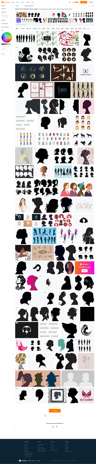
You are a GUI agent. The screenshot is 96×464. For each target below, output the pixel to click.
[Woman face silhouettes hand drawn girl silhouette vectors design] (35, 345)
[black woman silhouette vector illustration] (50, 298)
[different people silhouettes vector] (84, 345)
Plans (73, 2)
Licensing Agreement (41, 444)
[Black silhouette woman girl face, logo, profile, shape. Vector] (39, 395)
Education (26, 450)
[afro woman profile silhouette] (22, 90)
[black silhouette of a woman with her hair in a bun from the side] (50, 345)
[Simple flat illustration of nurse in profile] (78, 282)
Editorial (27, 2)
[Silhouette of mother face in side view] (71, 253)
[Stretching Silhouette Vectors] (63, 72)
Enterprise (26, 448)
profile (62, 28)
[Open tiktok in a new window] (35, 460)
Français (66, 450)
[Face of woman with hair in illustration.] (61, 345)
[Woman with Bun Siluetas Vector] (25, 38)
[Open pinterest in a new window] (33, 460)
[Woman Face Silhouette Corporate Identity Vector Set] (42, 90)
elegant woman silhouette (44, 336)
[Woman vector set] (48, 54)
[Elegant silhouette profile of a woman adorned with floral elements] (25, 54)
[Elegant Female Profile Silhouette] (88, 282)
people (43, 28)
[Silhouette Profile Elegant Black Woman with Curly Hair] (88, 298)
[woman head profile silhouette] (45, 123)
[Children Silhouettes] (57, 395)
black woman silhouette (20, 128)
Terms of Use (64, 460)
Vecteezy (25, 445)
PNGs (24, 28)
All (3, 14)
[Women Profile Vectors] (63, 156)
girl (39, 28)
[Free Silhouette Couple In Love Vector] (26, 330)
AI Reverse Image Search (28, 453)
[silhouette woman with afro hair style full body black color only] (44, 106)
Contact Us (52, 445)
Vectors (12, 2)
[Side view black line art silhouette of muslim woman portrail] (54, 106)
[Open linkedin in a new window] (32, 460)
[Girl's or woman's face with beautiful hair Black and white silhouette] (66, 205)
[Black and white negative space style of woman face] (36, 267)
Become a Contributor (54, 450)
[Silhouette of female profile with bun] (41, 361)
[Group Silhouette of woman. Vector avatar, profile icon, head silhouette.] (54, 139)
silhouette (35, 28)
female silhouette (55, 336)
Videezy (25, 447)
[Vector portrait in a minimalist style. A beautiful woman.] (24, 156)
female (53, 28)
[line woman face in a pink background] (86, 361)
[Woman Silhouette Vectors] (63, 220)
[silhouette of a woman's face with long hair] (62, 298)
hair (76, 28)
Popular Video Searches (42, 451)
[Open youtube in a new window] (38, 460)
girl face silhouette (30, 120)
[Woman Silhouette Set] (63, 171)
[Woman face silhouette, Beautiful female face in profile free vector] (24, 187)
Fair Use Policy (74, 460)
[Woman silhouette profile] (87, 106)
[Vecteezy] (6, 2)
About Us (52, 447)
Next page (55, 410)
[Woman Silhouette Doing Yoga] (43, 253)
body (84, 28)
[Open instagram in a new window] (30, 460)
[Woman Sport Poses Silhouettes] (68, 38)
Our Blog (52, 448)
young (58, 28)
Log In (91, 2)
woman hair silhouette (20, 120)
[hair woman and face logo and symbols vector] (48, 282)
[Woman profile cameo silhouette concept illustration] (60, 253)
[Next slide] (92, 28)
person (80, 28)
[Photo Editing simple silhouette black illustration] (37, 205)
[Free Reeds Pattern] (47, 38)
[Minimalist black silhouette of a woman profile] (60, 267)
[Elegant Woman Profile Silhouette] (28, 298)
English (66, 444)
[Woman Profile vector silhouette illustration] (44, 314)
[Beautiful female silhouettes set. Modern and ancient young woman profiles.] (85, 253)
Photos (18, 2)
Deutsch (66, 448)
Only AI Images (5, 15)
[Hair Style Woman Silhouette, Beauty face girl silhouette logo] (23, 395)
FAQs (52, 444)
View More (89, 20)
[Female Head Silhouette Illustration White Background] (71, 361)
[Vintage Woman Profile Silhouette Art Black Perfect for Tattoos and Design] (20, 282)
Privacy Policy (69, 460)
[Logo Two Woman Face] (86, 395)
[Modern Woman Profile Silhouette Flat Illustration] (32, 282)
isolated (67, 28)
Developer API (26, 451)
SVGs (18, 28)
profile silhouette (43, 332)
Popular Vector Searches (42, 448)
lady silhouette (19, 124)
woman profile (26, 124)
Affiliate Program (40, 447)
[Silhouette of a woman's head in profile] (74, 298)
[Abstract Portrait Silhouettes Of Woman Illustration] (20, 361)
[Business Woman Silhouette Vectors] (69, 235)
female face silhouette (53, 332)
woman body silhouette (20, 116)
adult (88, 28)
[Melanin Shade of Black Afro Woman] (43, 171)
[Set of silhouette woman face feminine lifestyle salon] (27, 220)
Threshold (3, 48)
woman (48, 28)
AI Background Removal (28, 454)
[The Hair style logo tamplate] (21, 345)
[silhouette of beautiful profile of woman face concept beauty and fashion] (52, 205)
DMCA (39, 445)
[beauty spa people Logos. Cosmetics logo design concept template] (85, 72)
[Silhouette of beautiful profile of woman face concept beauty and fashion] (83, 171)
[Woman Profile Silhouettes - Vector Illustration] (24, 171)
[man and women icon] (69, 106)
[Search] (90, 5)
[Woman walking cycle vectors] (25, 139)
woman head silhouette (53, 323)
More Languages (68, 451)
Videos (22, 2)
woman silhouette (43, 323)
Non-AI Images (5, 16)
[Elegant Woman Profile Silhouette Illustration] (34, 314)
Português (67, 447)
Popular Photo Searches (42, 450)
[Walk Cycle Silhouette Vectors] (82, 90)
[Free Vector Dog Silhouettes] (83, 139)
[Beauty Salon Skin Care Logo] (62, 90)
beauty (72, 28)
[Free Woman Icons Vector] (82, 123)
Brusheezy (26, 444)
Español (66, 445)
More (32, 2)
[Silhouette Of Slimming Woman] (44, 235)
